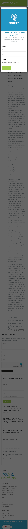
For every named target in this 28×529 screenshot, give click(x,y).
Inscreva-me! (6, 68)
